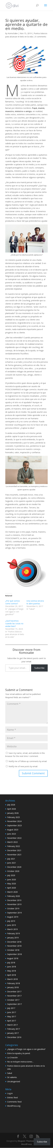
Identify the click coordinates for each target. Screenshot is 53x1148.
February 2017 (13, 1029)
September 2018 (14, 954)
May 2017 (11, 1016)
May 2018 (11, 970)
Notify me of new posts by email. (23, 766)
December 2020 (14, 867)
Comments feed (14, 1101)
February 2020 (13, 896)
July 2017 (11, 1008)
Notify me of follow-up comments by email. (28, 761)
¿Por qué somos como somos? (12, 602)
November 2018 (14, 946)
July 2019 (11, 921)
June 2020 (11, 879)
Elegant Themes (26, 1141)
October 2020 (13, 871)
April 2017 (11, 1020)
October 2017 (13, 1000)
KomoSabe (13, 33)
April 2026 (11, 809)
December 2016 (14, 1037)
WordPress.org (13, 1106)
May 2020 (11, 883)
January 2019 (13, 937)
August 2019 (12, 917)
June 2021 (11, 863)
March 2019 (12, 929)
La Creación (12, 1057)
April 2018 (11, 975)
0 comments (40, 36)
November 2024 (14, 821)
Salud (9, 1073)
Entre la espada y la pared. (18, 1053)
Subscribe (39, 667)
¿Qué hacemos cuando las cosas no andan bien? (14, 623)
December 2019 (14, 900)
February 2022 (13, 846)
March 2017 (12, 1025)
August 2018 (12, 958)
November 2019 (14, 904)
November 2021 (14, 854)
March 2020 (12, 892)
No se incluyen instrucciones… (20, 1061)
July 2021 (11, 858)
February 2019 (13, 933)
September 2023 (14, 825)
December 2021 (14, 850)
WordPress (26, 1144)
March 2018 (12, 979)
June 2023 (11, 834)
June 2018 (11, 966)
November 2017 (14, 995)
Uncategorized (13, 1081)
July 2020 (11, 875)
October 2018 (13, 950)
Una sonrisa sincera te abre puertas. (35, 602)
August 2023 (12, 829)
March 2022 (12, 842)
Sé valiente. (12, 1077)
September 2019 (14, 912)
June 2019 (11, 925)
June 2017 (11, 1012)
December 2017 (14, 991)
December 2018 (14, 942)
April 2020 (11, 887)
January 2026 (13, 813)
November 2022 (14, 838)
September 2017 (14, 1004)
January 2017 (13, 1033)
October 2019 (13, 908)
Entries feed (12, 1097)
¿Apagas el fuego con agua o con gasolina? (26, 1049)
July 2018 (11, 962)
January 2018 (13, 987)
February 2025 (13, 817)
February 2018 (13, 983)
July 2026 (11, 804)
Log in (10, 1093)
